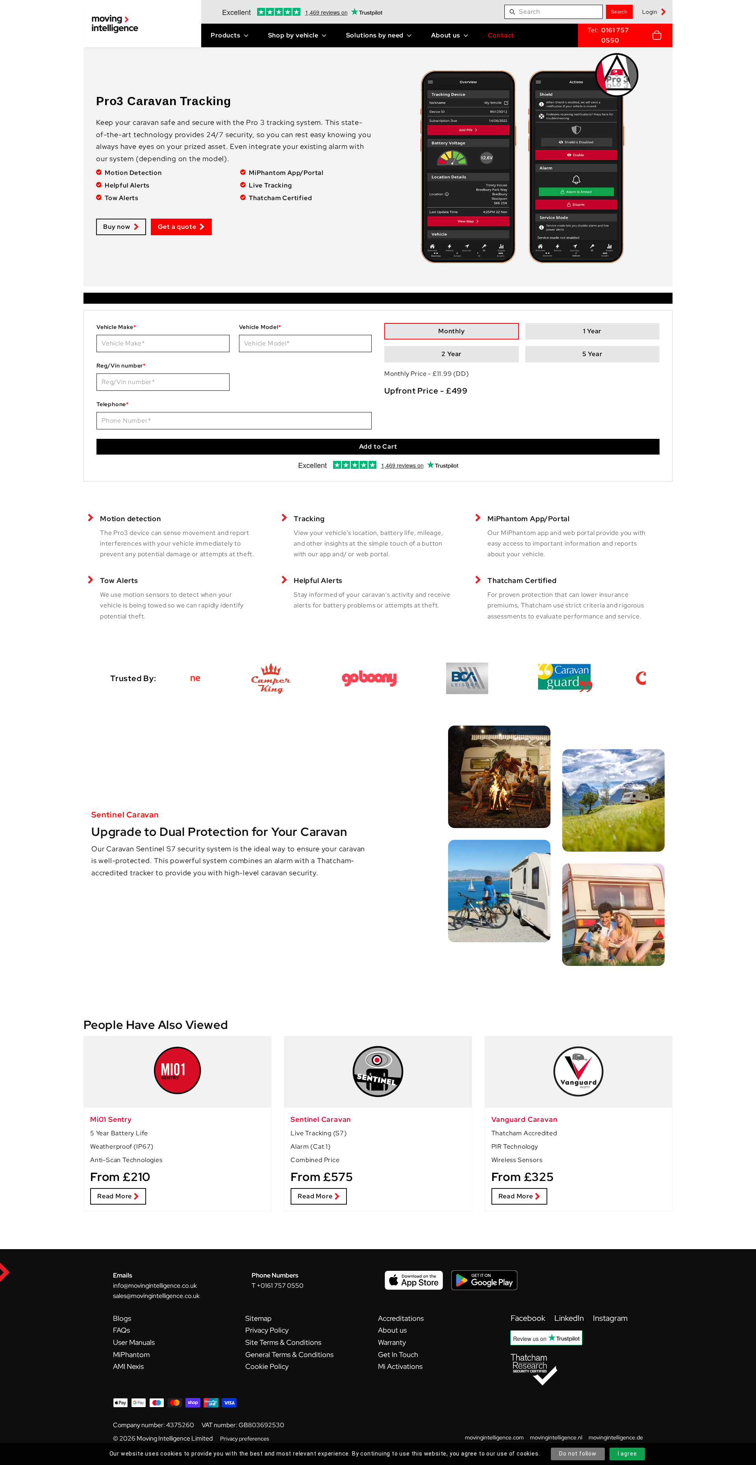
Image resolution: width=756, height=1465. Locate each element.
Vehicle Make (116, 327)
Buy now (116, 227)
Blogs (122, 1318)
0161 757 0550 (615, 35)
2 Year (451, 354)
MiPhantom (131, 1354)
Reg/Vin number (121, 365)
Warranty (392, 1342)
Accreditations (401, 1318)
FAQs (121, 1330)
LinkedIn (570, 1318)
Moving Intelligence (163, 1438)
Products (225, 35)
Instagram (610, 1318)
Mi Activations (400, 1366)
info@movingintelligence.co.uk (155, 1285)
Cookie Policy (267, 1366)
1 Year (592, 331)
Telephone (112, 404)
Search (619, 12)
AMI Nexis (128, 1366)
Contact (501, 35)
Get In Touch (398, 1354)
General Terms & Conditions (289, 1354)
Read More (114, 1196)
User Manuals (134, 1342)
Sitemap (258, 1318)
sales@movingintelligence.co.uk (156, 1296)
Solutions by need (375, 35)
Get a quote (177, 227)
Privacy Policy (267, 1330)
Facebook (529, 1318)
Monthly (451, 331)
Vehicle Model (260, 327)
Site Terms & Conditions (283, 1342)
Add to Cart (378, 446)
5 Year (592, 354)
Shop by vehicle (293, 35)
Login (650, 11)
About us (445, 35)
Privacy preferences (244, 1438)
